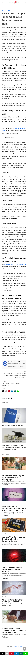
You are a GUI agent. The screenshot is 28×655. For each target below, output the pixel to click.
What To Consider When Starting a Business (12, 601)
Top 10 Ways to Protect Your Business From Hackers (12, 570)
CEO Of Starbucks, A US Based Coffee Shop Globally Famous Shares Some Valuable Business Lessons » (14, 375)
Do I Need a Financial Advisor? (13, 425)
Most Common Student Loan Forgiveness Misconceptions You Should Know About (14, 447)
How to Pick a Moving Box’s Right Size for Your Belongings (14, 478)
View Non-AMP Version (18, 646)
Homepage (4, 7)
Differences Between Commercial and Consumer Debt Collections (14, 630)
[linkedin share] (12, 391)
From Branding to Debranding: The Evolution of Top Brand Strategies (14, 508)
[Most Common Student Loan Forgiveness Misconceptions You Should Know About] (14, 435)
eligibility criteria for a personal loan (15, 264)
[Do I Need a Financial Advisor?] (14, 415)
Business (4, 502)
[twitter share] (3, 391)
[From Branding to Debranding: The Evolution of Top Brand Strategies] (14, 494)
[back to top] (24, 649)
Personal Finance (13, 7)
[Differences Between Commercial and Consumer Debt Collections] (14, 616)
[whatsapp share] (15, 391)
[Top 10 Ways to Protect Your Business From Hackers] (14, 555)
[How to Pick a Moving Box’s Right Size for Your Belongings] (14, 464)
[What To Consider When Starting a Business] (14, 588)
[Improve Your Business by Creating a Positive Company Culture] (14, 525)
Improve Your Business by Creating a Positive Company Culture (13, 539)
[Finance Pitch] (14, 2)
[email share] (6, 391)
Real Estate (5, 472)
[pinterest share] (9, 391)
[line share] (18, 391)
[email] (7, 653)
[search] (25, 2)
